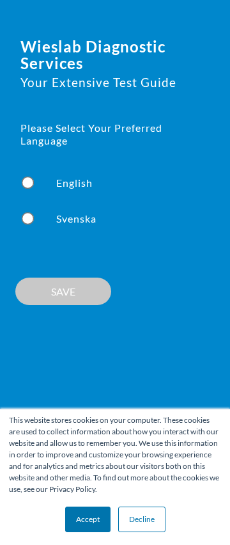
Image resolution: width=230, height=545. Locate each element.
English (74, 183)
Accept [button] (88, 519)
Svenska (76, 218)
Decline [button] (142, 519)
